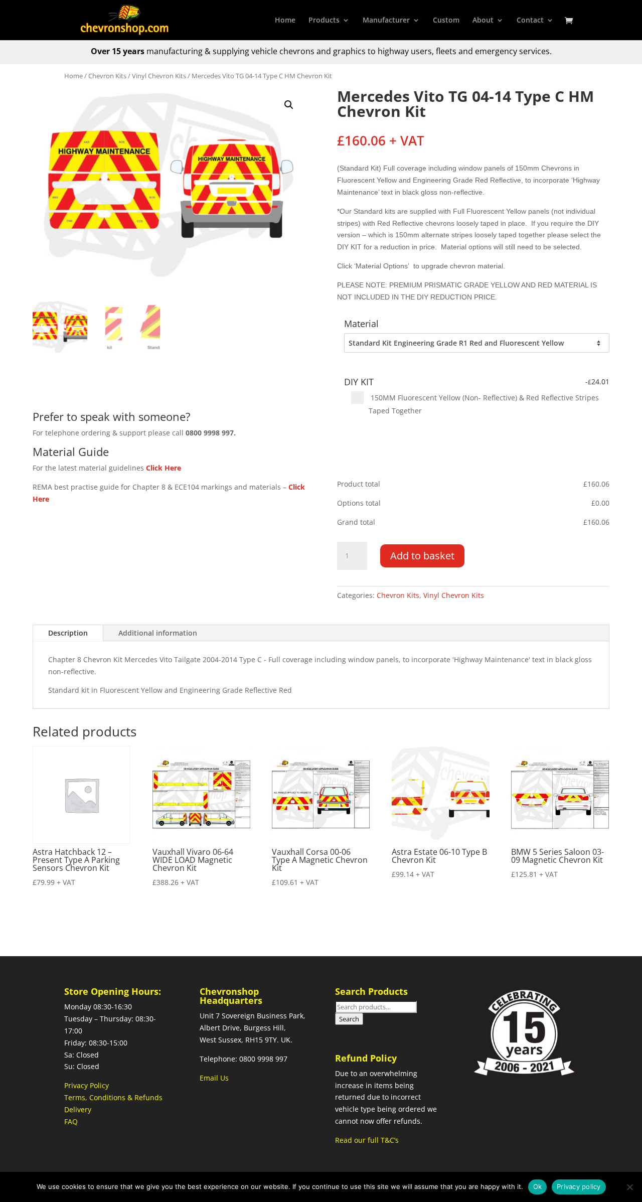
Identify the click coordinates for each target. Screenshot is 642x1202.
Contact (530, 21)
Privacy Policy (86, 1085)
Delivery (77, 1109)
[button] (289, 105)
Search (349, 1018)
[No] (629, 1187)
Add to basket (422, 555)
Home (285, 21)
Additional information (157, 633)
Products (324, 21)
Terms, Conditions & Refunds (113, 1097)
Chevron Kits (107, 75)
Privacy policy (579, 1186)
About (483, 21)
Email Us (214, 1078)
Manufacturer (386, 21)
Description (68, 633)
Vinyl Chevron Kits (159, 75)
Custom (446, 21)
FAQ (71, 1121)
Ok (537, 1186)
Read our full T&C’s (367, 1140)
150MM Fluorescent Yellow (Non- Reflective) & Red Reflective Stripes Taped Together (484, 404)
